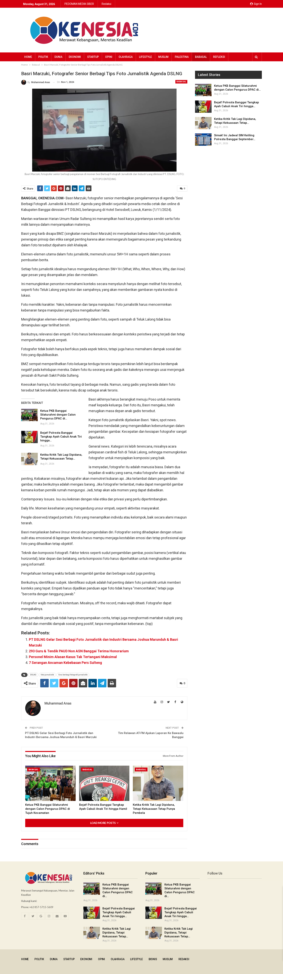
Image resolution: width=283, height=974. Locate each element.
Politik (43, 56)
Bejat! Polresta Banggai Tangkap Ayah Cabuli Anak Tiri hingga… (61, 436)
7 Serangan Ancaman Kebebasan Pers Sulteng (65, 663)
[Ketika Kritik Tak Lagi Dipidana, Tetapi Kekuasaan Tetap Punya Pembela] (29, 459)
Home (28, 56)
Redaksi (106, 3)
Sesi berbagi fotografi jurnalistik (72, 675)
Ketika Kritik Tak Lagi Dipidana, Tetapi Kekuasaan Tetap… (116, 932)
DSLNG (33, 675)
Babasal (201, 56)
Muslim (163, 56)
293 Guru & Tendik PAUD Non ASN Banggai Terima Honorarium (79, 651)
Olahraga (126, 56)
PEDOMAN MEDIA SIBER (79, 3)
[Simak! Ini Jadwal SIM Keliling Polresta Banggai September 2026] (203, 139)
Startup (93, 56)
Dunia (58, 56)
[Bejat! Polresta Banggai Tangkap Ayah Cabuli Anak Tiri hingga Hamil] (29, 437)
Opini (108, 56)
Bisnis (153, 959)
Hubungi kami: (29, 900)
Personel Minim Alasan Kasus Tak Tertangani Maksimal (73, 657)
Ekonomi (75, 56)
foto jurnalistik (47, 675)
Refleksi (219, 56)
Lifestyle (145, 56)
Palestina (182, 56)
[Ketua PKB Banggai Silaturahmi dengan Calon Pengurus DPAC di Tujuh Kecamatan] (29, 415)
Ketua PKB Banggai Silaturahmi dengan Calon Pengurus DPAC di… (58, 414)
